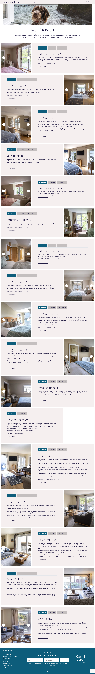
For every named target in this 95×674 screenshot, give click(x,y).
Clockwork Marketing (61, 671)
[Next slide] (28, 57)
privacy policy (53, 665)
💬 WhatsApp (6, 658)
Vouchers (54, 2)
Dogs (48, 2)
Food (38, 2)
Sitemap (5, 667)
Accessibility (6, 661)
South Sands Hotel (12, 2)
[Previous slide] (3, 57)
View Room (43, 66)
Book (89, 2)
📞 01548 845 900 (7, 654)
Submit (65, 660)
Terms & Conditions (7, 665)
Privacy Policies (6, 663)
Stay (34, 2)
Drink (43, 2)
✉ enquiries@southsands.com (10, 656)
